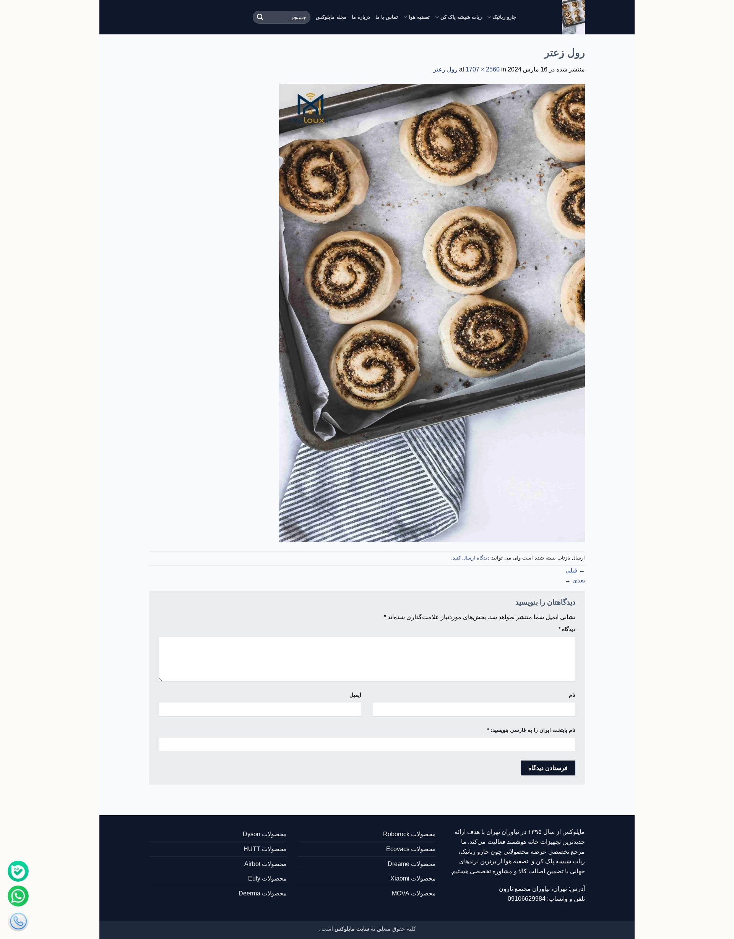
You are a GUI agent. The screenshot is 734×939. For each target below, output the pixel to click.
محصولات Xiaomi (413, 878)
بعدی (575, 580)
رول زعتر (445, 69)
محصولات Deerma (263, 893)
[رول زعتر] (432, 312)
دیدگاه (567, 629)
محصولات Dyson (265, 834)
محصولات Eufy (267, 878)
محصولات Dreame (412, 864)
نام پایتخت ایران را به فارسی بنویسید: (531, 730)
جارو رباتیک (504, 17)
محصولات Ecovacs (411, 849)
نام (572, 695)
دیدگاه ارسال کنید (471, 558)
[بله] (18, 871)
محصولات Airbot (265, 864)
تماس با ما (386, 17)
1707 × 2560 (483, 69)
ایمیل (355, 695)
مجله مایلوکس (331, 17)
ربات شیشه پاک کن (461, 17)
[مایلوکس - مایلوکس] (556, 17)
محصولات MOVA (414, 893)
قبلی (575, 570)
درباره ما (361, 17)
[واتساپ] (18, 896)
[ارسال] (259, 17)
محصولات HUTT (265, 849)
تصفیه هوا (419, 17)
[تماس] (18, 920)
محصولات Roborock (409, 834)
